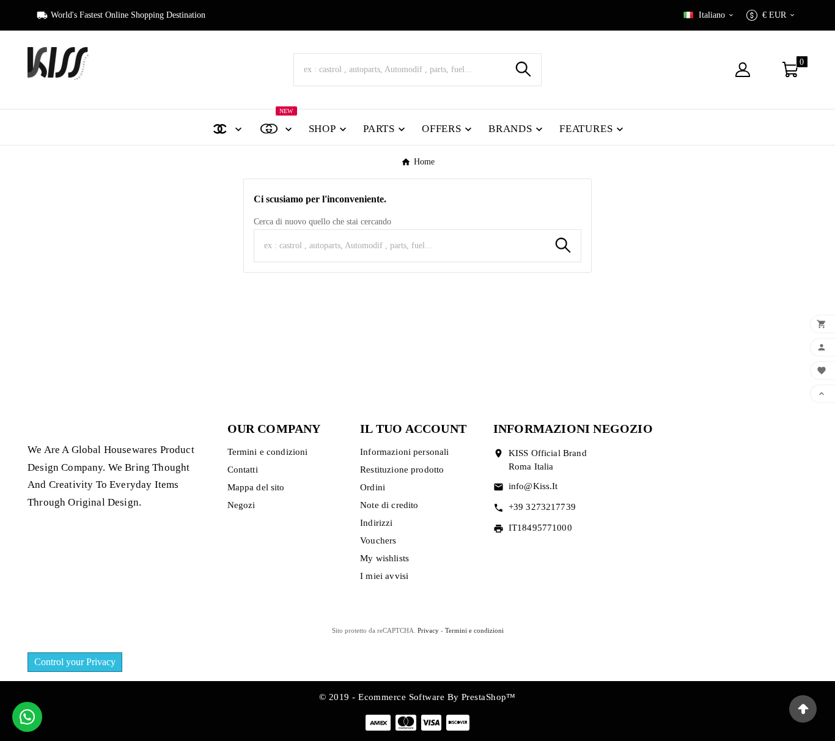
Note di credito (389, 505)
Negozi (241, 505)
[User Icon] (746, 69)
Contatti (242, 469)
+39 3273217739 (542, 507)
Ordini (372, 487)
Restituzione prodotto (402, 469)
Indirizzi (376, 523)
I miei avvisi (384, 576)
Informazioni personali (404, 452)
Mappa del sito (256, 487)
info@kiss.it (533, 486)
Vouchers (378, 540)
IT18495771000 (540, 528)
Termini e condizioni (267, 452)
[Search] (523, 69)
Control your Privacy (75, 662)
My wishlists (384, 558)
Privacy (428, 630)
